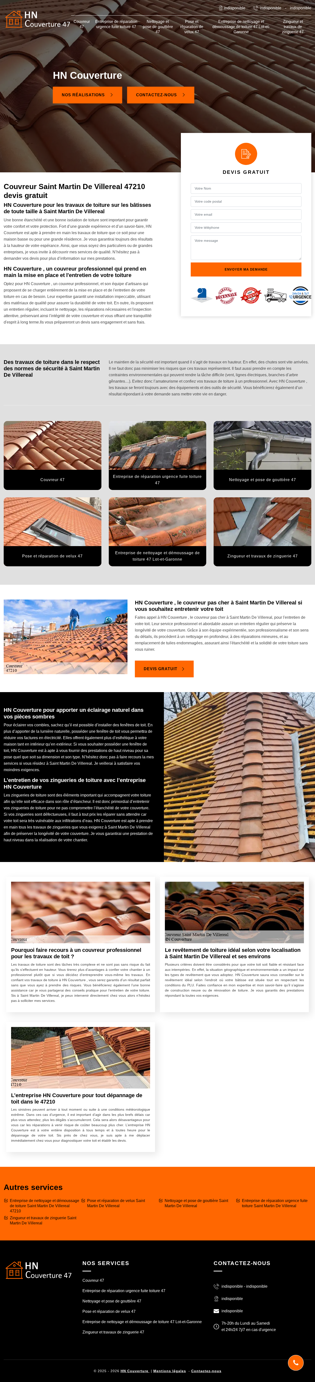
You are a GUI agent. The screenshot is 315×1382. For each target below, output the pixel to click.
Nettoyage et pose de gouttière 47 (158, 26)
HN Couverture (135, 1371)
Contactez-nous (157, 95)
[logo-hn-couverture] (38, 1270)
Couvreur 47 (82, 24)
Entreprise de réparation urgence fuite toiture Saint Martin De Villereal (275, 1203)
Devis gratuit (160, 669)
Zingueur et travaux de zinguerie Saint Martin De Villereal (43, 1220)
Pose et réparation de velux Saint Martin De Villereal (116, 1203)
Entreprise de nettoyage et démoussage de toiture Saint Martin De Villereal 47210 (44, 1206)
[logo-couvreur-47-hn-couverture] (37, 19)
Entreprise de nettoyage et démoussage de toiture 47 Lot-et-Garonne (241, 26)
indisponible (270, 8)
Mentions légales (169, 1371)
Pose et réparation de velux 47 (191, 26)
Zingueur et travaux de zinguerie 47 (293, 26)
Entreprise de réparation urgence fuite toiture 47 (116, 24)
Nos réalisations (84, 95)
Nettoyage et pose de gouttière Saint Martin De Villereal (196, 1203)
